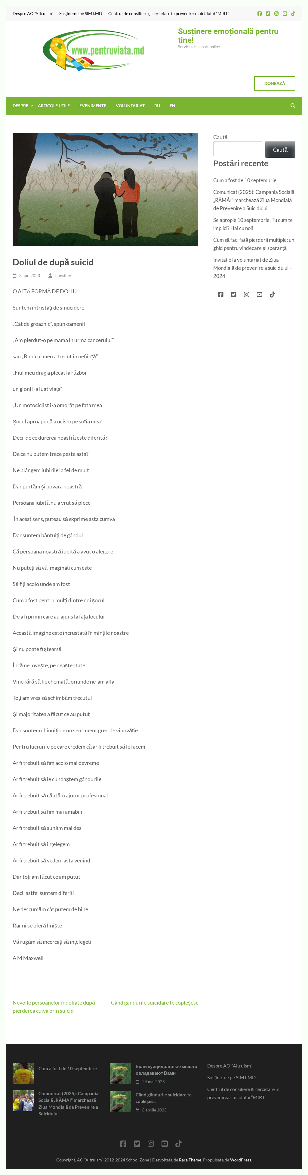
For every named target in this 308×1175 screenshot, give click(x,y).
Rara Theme (190, 1159)
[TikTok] (293, 13)
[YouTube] (285, 13)
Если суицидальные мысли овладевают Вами (166, 1070)
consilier (63, 275)
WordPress (240, 1159)
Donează (274, 83)
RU (157, 105)
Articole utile (54, 105)
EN (172, 105)
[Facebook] (259, 13)
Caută (220, 137)
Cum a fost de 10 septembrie (244, 180)
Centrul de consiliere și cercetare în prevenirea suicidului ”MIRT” (168, 13)
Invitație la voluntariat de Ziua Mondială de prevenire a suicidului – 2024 (252, 268)
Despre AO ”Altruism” (33, 13)
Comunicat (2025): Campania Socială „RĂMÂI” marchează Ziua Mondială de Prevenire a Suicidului (253, 200)
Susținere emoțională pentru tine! (228, 36)
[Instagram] (276, 13)
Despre (20, 105)
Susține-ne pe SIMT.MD (80, 13)
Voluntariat (130, 105)
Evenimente (92, 105)
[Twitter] (268, 13)
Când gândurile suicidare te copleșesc (154, 1002)
